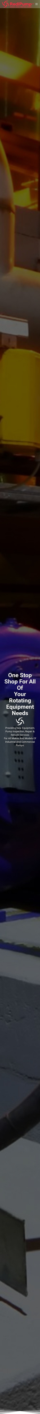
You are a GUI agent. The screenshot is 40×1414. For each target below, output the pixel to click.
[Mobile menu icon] (36, 4)
